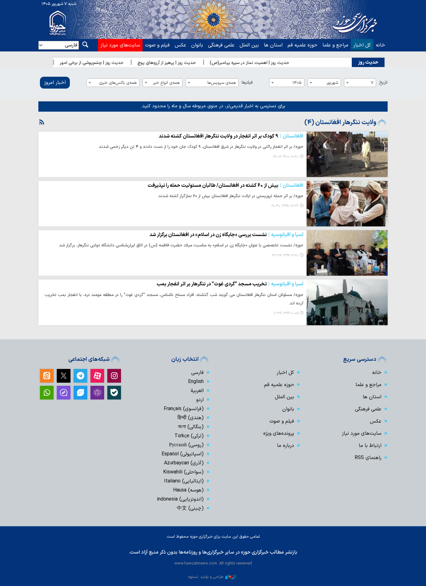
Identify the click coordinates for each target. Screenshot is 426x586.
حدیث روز (368, 62)
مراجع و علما (335, 45)
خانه (380, 45)
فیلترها (247, 82)
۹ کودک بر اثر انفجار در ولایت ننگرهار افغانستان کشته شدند (231, 136)
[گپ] (63, 393)
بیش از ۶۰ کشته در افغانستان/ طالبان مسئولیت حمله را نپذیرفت (225, 185)
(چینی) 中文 (190, 508)
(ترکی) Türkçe (189, 436)
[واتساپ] (47, 393)
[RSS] (41, 122)
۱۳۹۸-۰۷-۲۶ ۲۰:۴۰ (284, 206)
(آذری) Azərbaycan (184, 463)
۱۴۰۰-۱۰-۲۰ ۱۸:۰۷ (285, 156)
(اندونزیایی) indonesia (180, 499)
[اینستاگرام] (114, 376)
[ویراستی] (80, 393)
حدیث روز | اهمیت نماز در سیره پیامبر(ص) (261, 63)
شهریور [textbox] (332, 83)
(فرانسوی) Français (184, 409)
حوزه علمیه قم (302, 45)
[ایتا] (47, 376)
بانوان (197, 45)
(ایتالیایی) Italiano (184, 481)
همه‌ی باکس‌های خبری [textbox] (118, 83)
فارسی (197, 372)
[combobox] (360, 82)
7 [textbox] (372, 83)
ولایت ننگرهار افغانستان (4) (340, 122)
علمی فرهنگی (221, 45)
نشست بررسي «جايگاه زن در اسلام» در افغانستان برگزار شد (226, 235)
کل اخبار (362, 45)
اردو (200, 400)
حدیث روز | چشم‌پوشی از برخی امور (103, 63)
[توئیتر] (63, 376)
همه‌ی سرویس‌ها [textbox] (221, 83)
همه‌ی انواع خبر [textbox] (166, 83)
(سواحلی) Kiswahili (183, 472)
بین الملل (249, 45)
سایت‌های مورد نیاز (120, 45)
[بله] (114, 393)
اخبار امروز (55, 82)
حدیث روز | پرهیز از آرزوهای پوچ (178, 63)
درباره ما (285, 445)
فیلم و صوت (157, 45)
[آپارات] (97, 376)
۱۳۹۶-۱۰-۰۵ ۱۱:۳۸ (286, 313)
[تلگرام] (80, 376)
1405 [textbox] (297, 83)
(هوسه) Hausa (188, 490)
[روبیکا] (97, 393)
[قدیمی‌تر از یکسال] (347, 154)
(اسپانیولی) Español (183, 454)
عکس (180, 45)
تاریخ (383, 82)
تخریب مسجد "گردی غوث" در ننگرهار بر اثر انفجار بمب (230, 284)
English (196, 381)
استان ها (273, 45)
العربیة (197, 391)
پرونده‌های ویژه (278, 433)
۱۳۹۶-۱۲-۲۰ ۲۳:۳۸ (285, 255)
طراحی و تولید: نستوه (206, 577)
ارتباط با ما (370, 445)
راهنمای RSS (368, 458)
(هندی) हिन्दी (190, 418)
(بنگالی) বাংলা (191, 427)
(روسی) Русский (186, 445)
